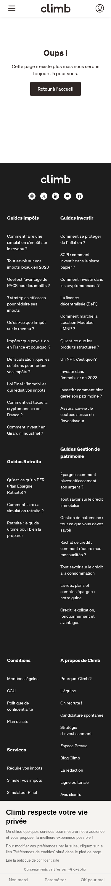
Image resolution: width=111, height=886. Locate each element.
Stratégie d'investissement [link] (76, 730)
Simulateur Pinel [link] (22, 792)
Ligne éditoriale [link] (74, 782)
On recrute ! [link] (71, 703)
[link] (55, 8)
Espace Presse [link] (74, 745)
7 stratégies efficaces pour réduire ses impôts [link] (26, 304)
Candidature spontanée (82, 715)
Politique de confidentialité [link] (20, 706)
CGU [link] (11, 690)
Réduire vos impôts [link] (25, 768)
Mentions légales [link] (22, 678)
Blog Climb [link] (70, 758)
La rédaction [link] (71, 770)
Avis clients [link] (70, 794)
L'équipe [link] (68, 690)
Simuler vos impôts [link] (24, 780)
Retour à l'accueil (55, 89)
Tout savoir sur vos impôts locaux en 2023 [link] (28, 264)
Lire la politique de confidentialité (32, 860)
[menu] (12, 8)
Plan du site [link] (17, 721)
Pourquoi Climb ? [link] (75, 678)
